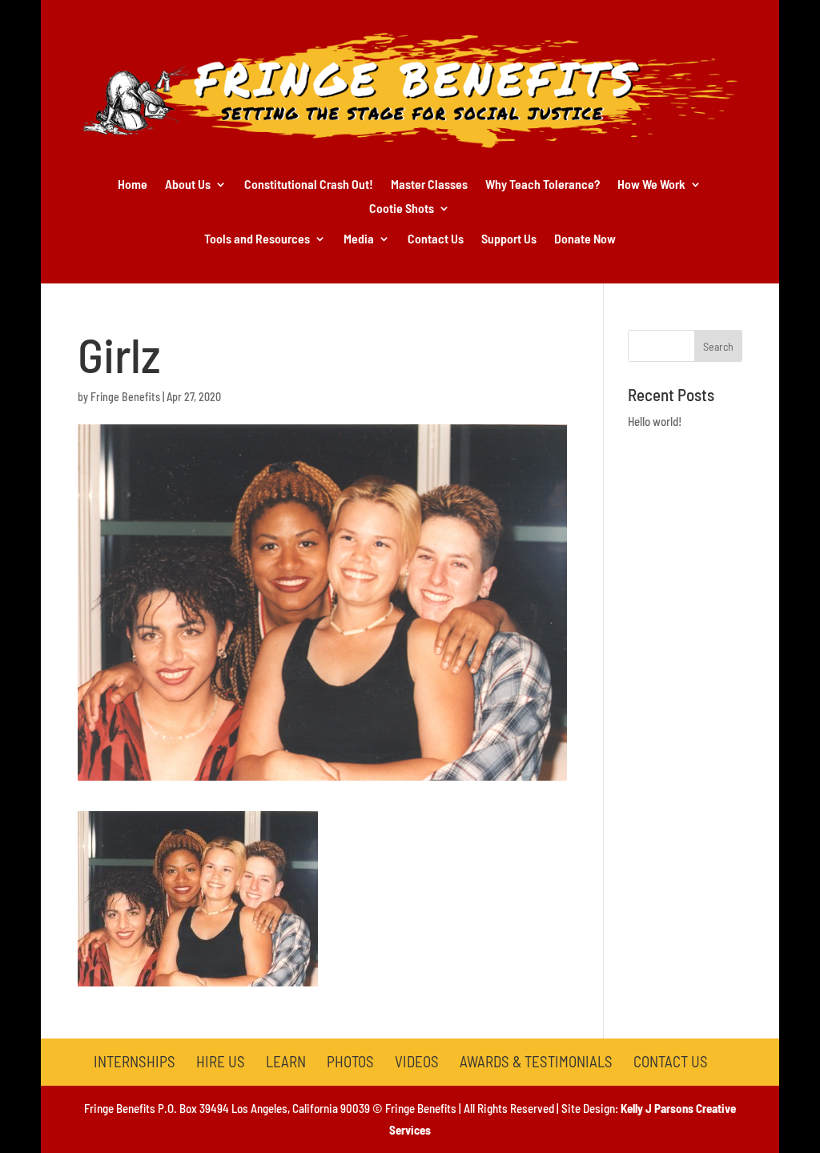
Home (132, 185)
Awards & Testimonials (536, 1061)
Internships (134, 1061)
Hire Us (220, 1061)
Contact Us (436, 239)
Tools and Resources (257, 239)
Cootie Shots (401, 209)
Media (359, 239)
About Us (188, 185)
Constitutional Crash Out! (308, 185)
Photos (350, 1061)
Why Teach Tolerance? (542, 185)
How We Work (651, 185)
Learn (286, 1061)
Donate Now (585, 239)
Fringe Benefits (125, 397)
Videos (417, 1061)
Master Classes (429, 185)
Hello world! (654, 421)
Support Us (509, 239)
